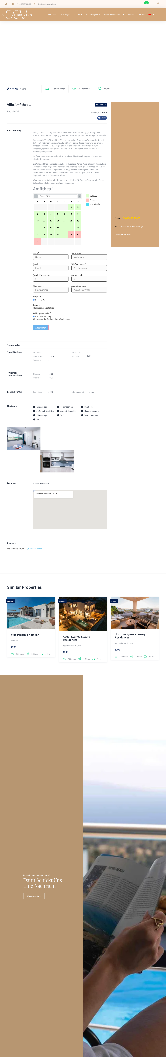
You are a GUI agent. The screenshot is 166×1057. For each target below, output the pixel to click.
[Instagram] (158, 3)
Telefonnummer (78, 264)
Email (36, 264)
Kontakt (141, 14)
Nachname (76, 253)
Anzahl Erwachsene (41, 275)
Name (36, 253)
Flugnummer (38, 286)
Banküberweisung (43, 316)
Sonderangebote (93, 14)
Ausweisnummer (78, 286)
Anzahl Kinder (77, 275)
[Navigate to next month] (79, 196)
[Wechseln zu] (151, 14)
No (36, 300)
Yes (44, 300)
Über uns (52, 14)
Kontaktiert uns (33, 896)
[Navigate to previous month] (36, 196)
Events (131, 14)
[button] (146, 2)
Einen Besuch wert (113, 14)
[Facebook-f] (152, 3)
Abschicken (40, 327)
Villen (77, 14)
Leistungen (65, 14)
